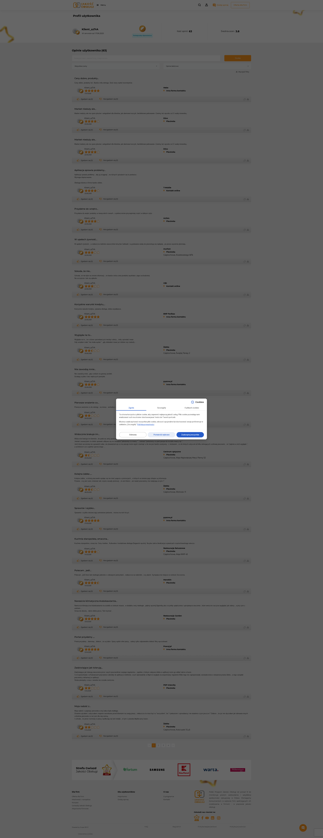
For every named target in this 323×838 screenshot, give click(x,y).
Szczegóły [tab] (161, 408)
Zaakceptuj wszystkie (190, 435)
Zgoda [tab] (131, 408)
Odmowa (133, 435)
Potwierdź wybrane (161, 435)
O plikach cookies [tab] (192, 408)
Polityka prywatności (145, 424)
